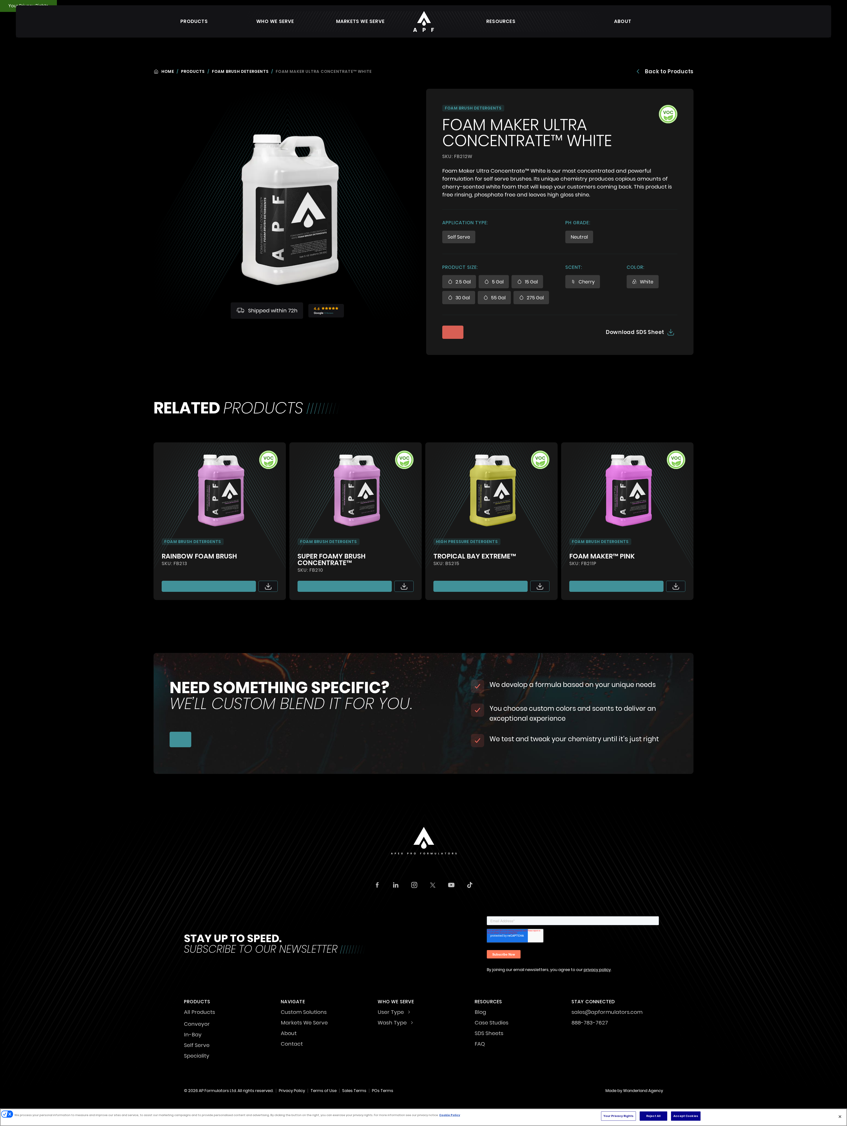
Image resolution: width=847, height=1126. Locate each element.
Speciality (196, 1055)
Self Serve (197, 1045)
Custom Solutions (304, 1012)
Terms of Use (324, 1090)
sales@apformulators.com (607, 1012)
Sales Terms (354, 1090)
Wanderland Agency (643, 1090)
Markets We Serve (360, 21)
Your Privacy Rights (618, 1116)
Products (193, 72)
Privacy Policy (292, 1090)
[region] (423, 1117)
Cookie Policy (449, 1115)
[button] (194, 21)
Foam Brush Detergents (240, 72)
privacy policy (597, 969)
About (622, 21)
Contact (292, 1044)
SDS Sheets (489, 1034)
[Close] (840, 1116)
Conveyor (197, 1024)
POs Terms (382, 1090)
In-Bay (193, 1034)
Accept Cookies (685, 1116)
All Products (199, 1012)
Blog (480, 1012)
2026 (193, 1090)
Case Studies (491, 1023)
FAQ (480, 1044)
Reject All (653, 1116)
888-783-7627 (590, 1023)
